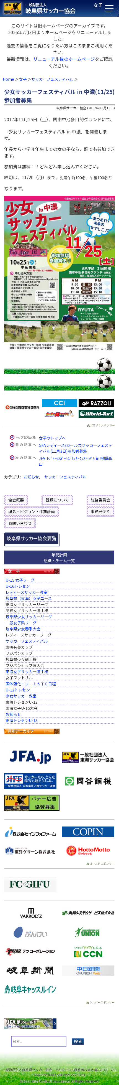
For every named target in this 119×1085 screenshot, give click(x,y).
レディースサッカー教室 (27, 592)
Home (8, 79)
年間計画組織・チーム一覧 (59, 557)
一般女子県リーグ (21, 622)
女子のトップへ (52, 438)
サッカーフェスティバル (52, 79)
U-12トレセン (18, 690)
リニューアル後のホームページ (64, 58)
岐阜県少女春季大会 (23, 629)
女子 (23, 79)
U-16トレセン (18, 586)
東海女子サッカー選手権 (27, 671)
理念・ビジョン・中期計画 (31, 511)
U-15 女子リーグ (20, 580)
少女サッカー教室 (21, 696)
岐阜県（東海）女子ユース (29, 598)
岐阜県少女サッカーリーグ (29, 616)
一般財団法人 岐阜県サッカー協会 (47, 8)
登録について (57, 500)
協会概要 (16, 500)
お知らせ (31, 477)
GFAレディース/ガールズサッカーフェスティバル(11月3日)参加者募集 (75, 448)
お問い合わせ (20, 523)
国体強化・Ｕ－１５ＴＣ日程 (31, 683)
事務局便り (100, 511)
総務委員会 (100, 500)
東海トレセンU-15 (22, 720)
